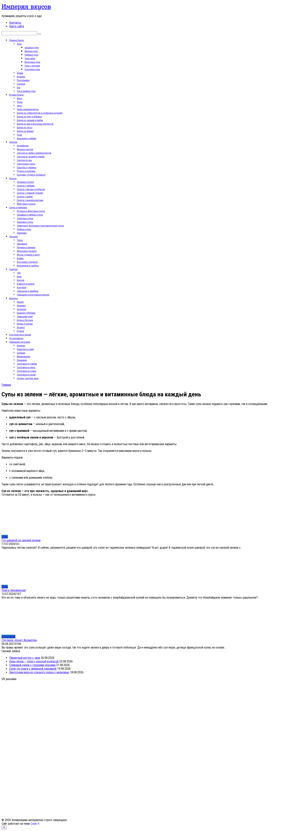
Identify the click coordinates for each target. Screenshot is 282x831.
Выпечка (13, 298)
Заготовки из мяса (26, 367)
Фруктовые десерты (27, 251)
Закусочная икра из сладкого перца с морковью (39, 672)
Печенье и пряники (26, 247)
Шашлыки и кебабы (26, 138)
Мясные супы (31, 51)
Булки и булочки (25, 320)
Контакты (15, 22)
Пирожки (21, 305)
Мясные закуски (25, 149)
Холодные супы (32, 69)
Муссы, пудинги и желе (28, 254)
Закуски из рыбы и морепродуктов (34, 153)
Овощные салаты (25, 182)
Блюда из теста (24, 127)
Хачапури (21, 309)
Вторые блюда (16, 95)
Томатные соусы (25, 218)
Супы (19, 44)
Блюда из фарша (25, 131)
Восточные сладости (27, 262)
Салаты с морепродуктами (30, 200)
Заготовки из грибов (27, 364)
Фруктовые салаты (26, 204)
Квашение (22, 360)
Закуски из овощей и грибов (31, 156)
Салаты (12, 178)
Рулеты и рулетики (26, 171)
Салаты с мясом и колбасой (31, 189)
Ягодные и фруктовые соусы (31, 211)
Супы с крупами (32, 65)
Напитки (13, 269)
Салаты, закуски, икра (28, 378)
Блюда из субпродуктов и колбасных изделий (39, 113)
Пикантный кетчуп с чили (24, 658)
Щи (18, 87)
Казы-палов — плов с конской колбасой (34, 661)
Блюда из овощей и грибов (30, 120)
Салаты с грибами (26, 185)
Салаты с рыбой (25, 196)
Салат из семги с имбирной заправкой (32, 669)
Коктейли (21, 287)
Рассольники (23, 80)
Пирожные (22, 244)
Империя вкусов (26, 6)
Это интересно (16, 338)
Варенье (21, 345)
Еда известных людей (20, 334)
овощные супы (32, 47)
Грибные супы (31, 55)
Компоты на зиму (25, 349)
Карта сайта (16, 26)
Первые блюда (16, 40)
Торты (20, 240)
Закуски (13, 142)
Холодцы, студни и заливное (31, 175)
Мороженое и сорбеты (28, 265)
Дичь (19, 105)
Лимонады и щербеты (27, 291)
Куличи (20, 331)
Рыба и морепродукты (28, 109)
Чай (19, 273)
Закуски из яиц (24, 160)
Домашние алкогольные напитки (33, 294)
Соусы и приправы (18, 207)
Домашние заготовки (19, 342)
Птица (20, 102)
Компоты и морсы (26, 284)
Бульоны (21, 76)
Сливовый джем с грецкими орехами (32, 665)
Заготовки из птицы (26, 371)
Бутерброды (23, 145)
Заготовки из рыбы (26, 374)
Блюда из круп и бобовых (29, 116)
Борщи (20, 73)
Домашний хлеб (25, 316)
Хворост (21, 327)
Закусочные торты (26, 164)
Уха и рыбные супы (26, 91)
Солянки (21, 84)
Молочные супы (32, 62)
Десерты (13, 236)
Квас (19, 276)
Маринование (23, 356)
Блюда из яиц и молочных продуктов (35, 124)
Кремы (20, 258)
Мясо (19, 98)
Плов (19, 135)
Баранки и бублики (26, 313)
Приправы (22, 233)
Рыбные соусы (24, 229)
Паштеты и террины (26, 167)
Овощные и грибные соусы (30, 214)
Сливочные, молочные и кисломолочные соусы (40, 225)
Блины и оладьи (25, 324)
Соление (21, 353)
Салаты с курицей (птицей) (30, 193)
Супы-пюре (30, 58)
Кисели (20, 280)
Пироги (20, 302)
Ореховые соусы (25, 222)
